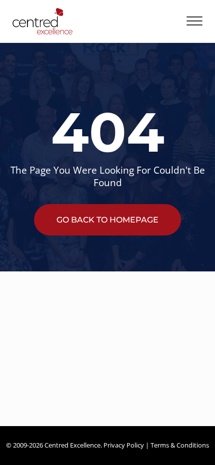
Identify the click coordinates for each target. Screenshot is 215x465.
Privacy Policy (124, 445)
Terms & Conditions (179, 445)
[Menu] (194, 21)
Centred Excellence (72, 445)
